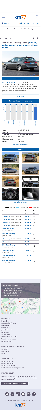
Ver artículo (20, 96)
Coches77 (4, 349)
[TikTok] (34, 394)
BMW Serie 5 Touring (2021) (11, 82)
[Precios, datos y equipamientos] (10, 38)
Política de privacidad (8, 365)
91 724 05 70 (17, 293)
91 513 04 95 (14, 295)
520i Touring (11, 216)
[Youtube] (23, 394)
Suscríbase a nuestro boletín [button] (15, 383)
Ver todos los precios (20, 145)
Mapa (20, 290)
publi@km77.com (6, 330)
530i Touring (11, 222)
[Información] (0, 38)
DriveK (3, 353)
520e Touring (11, 225)
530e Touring (11, 242)
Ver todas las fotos (20, 202)
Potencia (36, 212)
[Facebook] (7, 394)
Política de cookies (7, 361)
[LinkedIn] (18, 394)
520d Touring (11, 219)
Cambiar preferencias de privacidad (12, 368)
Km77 (20, 17)
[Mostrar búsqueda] (37, 17)
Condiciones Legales (8, 363)
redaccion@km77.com (8, 323)
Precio (27, 212)
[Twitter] (12, 394)
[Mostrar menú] (3, 16)
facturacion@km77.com (9, 336)
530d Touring (11, 239)
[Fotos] (6, 38)
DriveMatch (5, 351)
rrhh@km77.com (6, 341)
